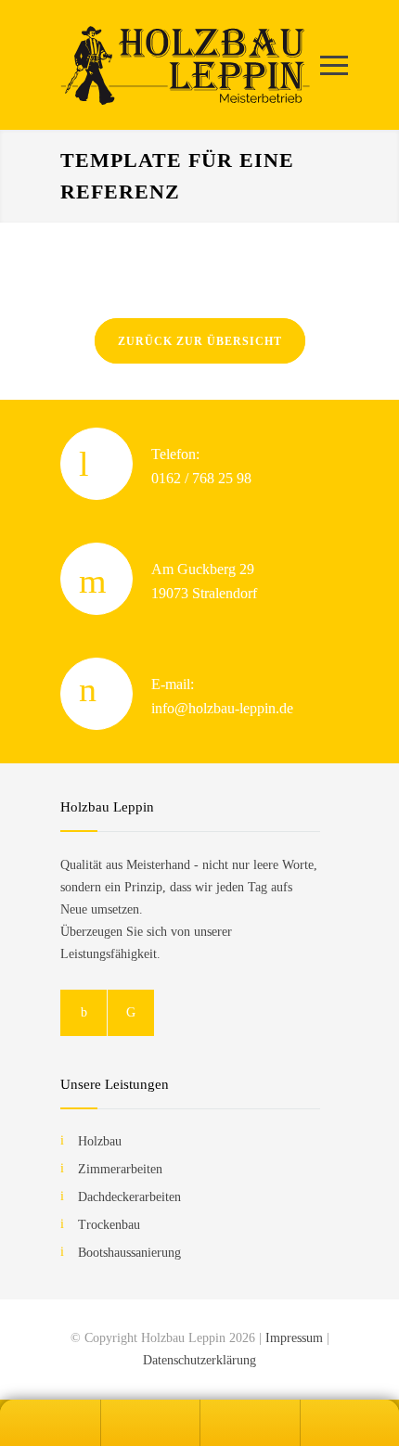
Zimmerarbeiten (120, 1169)
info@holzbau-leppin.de (222, 708)
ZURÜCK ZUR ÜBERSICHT (200, 341)
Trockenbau (109, 1225)
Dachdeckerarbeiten (129, 1197)
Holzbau (100, 1141)
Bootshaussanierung (129, 1253)
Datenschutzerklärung (199, 1360)
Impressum (294, 1338)
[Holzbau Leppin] (185, 65)
